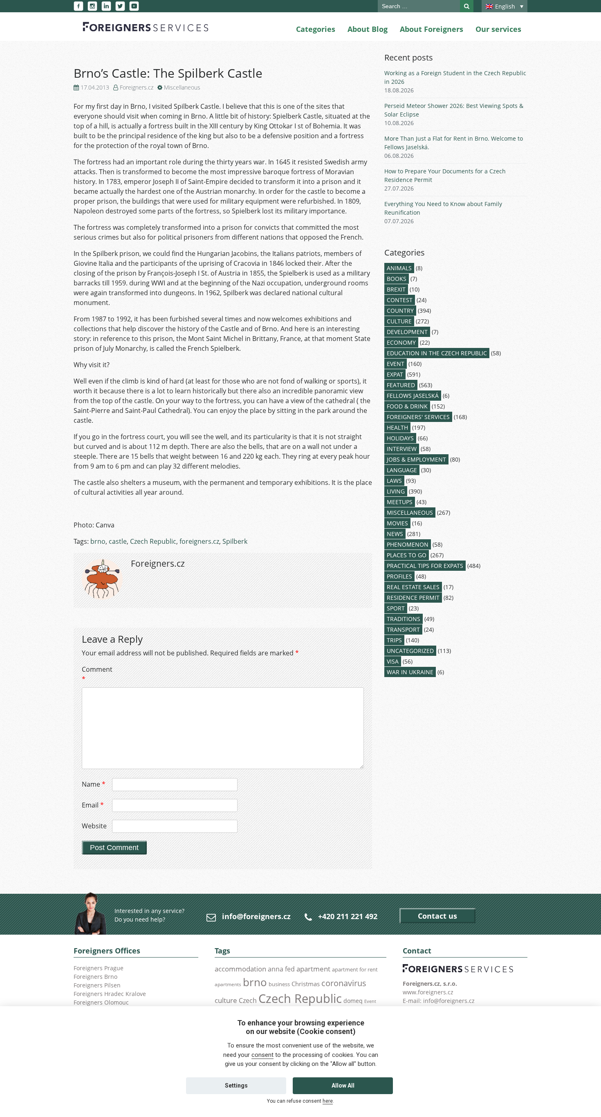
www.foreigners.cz (428, 992)
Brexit (396, 289)
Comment (96, 674)
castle (118, 541)
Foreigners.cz (136, 87)
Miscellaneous (182, 87)
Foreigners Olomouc (101, 1002)
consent (262, 1055)
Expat (395, 374)
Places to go (406, 555)
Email (93, 805)
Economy (401, 342)
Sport (396, 608)
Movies (397, 523)
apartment (313, 968)
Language (402, 470)
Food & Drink (407, 406)
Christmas (306, 984)
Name (93, 784)
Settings (236, 1085)
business (279, 984)
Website (94, 825)
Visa (393, 661)
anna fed (281, 968)
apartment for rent (355, 969)
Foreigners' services (418, 417)
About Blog (368, 29)
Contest (400, 300)
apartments (228, 984)
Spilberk (234, 541)
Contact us (437, 916)
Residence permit (413, 597)
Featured (401, 385)
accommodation (240, 968)
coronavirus (343, 983)
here (328, 1101)
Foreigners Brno (95, 976)
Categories (315, 29)
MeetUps (400, 502)
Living (396, 491)
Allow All (343, 1085)
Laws (394, 480)
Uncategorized (410, 651)
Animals (399, 268)
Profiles (399, 576)
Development (407, 332)
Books (396, 279)
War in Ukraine (410, 672)
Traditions (403, 619)
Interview (402, 449)
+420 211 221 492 (347, 916)
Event (395, 364)
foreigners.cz (199, 541)
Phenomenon (407, 544)
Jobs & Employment (416, 459)
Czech (248, 1000)
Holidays (400, 438)
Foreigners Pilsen (97, 985)
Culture (399, 321)
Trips (394, 640)
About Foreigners (431, 29)
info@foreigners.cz (256, 916)
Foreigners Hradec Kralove (110, 994)
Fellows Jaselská (413, 395)
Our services (498, 29)
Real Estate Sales (413, 587)
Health (397, 427)
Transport (403, 629)
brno (97, 541)
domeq (353, 1001)
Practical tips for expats (425, 566)
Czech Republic (153, 541)
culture (226, 1000)
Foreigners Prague (98, 968)
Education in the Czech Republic (437, 353)
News (395, 534)
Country (400, 310)
